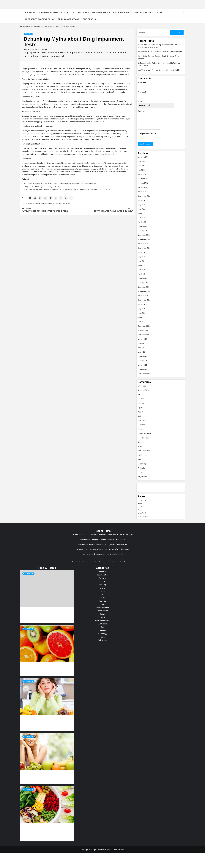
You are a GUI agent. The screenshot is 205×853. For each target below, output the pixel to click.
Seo (139, 459)
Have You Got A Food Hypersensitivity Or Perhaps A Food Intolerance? (36, 826)
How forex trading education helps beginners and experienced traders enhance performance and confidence (67, 189)
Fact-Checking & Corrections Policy (133, 12)
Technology (142, 468)
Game (140, 442)
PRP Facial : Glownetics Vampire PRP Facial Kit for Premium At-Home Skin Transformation (60, 183)
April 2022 (141, 352)
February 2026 (143, 179)
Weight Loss (142, 477)
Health (140, 446)
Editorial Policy (101, 12)
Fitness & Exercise (144, 433)
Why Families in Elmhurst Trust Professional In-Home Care (160, 51)
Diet (139, 416)
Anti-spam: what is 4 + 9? (147, 134)
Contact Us (67, 12)
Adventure (142, 386)
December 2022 (143, 326)
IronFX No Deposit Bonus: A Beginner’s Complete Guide (159, 70)
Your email (142, 92)
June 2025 (141, 209)
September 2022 (144, 334)
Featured (141, 425)
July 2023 (141, 308)
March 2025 (142, 222)
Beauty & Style (143, 390)
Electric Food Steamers (36, 663)
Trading (141, 472)
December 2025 (143, 187)
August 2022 (142, 339)
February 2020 (143, 369)
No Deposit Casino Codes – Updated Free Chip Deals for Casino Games (159, 64)
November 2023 (144, 291)
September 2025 (144, 196)
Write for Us (90, 19)
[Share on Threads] (66, 198)
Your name (142, 82)
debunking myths (32, 203)
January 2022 (143, 360)
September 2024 (144, 248)
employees (58, 203)
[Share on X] (35, 198)
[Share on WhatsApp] (45, 198)
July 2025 (141, 205)
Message (141, 111)
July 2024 (141, 256)
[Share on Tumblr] (61, 198)
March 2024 (142, 274)
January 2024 (143, 282)
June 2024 (141, 261)
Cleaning (141, 403)
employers (67, 203)
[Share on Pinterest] (50, 198)
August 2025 (142, 200)
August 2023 (142, 304)
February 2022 (143, 356)
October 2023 (143, 296)
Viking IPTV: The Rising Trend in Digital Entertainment (45, 186)
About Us (30, 12)
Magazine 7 (109, 850)
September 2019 (144, 373)
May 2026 (141, 170)
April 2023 (141, 322)
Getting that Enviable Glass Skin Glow (113, 210)
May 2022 (141, 348)
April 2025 (141, 218)
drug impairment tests (46, 203)
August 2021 (142, 365)
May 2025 (141, 213)
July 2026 (141, 161)
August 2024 (142, 252)
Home (159, 12)
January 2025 (143, 231)
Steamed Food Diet (36, 771)
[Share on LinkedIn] (40, 198)
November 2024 (144, 239)
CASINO (141, 399)
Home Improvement (145, 451)
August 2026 (142, 157)
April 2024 (141, 270)
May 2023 (141, 317)
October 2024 (143, 244)
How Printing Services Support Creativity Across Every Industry (158, 57)
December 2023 (143, 287)
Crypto (140, 407)
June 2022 (141, 343)
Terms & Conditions (68, 19)
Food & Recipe (143, 438)
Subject (141, 101)
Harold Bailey (31, 49)
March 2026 (142, 174)
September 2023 (144, 300)
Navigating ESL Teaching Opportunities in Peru (45, 210)
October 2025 (143, 192)
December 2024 (143, 235)
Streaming (142, 464)
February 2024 (143, 278)
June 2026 (141, 166)
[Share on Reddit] (56, 198)
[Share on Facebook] (30, 198)
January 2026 (143, 183)
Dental (140, 412)
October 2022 (143, 330)
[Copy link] (71, 198)
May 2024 (141, 265)
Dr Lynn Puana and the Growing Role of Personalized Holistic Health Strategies (157, 46)
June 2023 (141, 313)
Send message (145, 144)
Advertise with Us (48, 12)
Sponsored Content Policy (40, 19)
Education (142, 420)
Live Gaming (142, 455)
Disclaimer (83, 12)
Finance (141, 429)
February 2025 (143, 226)
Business (28, 34)
